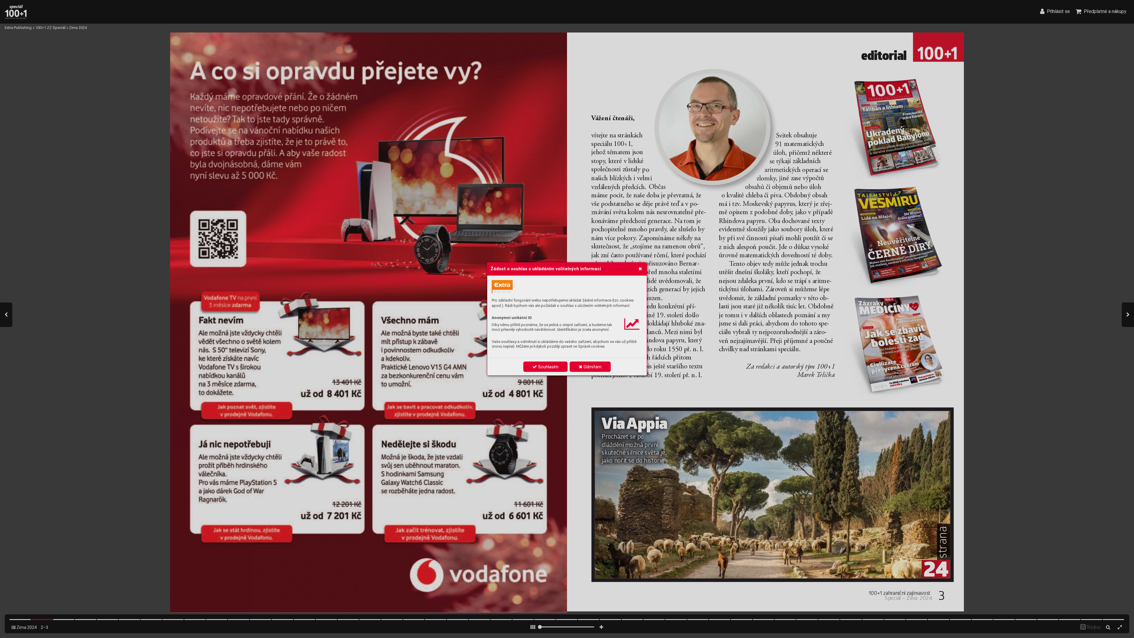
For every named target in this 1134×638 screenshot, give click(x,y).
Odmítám (592, 367)
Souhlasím (547, 367)
